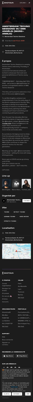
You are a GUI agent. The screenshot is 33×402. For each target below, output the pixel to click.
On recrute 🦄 (7, 296)
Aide (3, 337)
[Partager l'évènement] (29, 2)
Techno (6, 212)
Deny (28, 394)
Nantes (20, 295)
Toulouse (21, 292)
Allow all (7, 394)
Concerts (5, 302)
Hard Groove (24, 216)
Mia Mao (5, 315)
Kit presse (5, 293)
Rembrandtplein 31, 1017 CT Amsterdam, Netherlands (14, 239)
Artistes (5, 299)
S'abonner (26, 200)
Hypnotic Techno (10, 221)
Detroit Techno (19, 212)
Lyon (19, 289)
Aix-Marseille (22, 286)
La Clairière (6, 321)
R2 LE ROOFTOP (7, 323)
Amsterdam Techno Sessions (15, 36)
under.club (7, 123)
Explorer (23, 3)
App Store (9, 356)
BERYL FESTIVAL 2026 (25, 315)
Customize (16, 394)
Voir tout (21, 297)
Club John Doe (10, 233)
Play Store (23, 356)
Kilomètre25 (6, 312)
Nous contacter (7, 340)
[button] (26, 200)
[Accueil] (7, 3)
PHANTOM (5, 318)
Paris (19, 283)
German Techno (9, 216)
